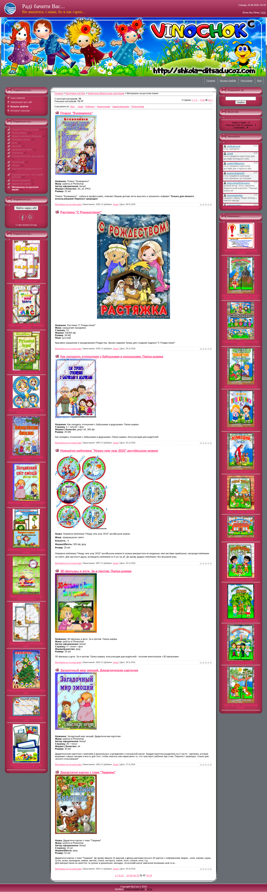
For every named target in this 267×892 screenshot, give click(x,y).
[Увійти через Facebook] (22, 217)
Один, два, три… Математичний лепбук (241, 706)
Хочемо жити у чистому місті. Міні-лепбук (240, 342)
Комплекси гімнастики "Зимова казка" (26, 458)
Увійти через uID (26, 208)
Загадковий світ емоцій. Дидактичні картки (26, 503)
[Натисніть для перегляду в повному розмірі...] (76, 174)
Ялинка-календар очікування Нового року (26, 691)
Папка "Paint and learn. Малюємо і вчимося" (26, 326)
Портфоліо (17, 153)
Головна (211, 80)
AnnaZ (116, 204)
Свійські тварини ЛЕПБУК (240, 511)
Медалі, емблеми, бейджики (26, 136)
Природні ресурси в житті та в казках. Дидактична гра (26, 765)
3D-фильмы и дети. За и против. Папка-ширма (95, 571)
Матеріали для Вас (75, 93)
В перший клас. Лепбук (241, 539)
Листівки (16, 146)
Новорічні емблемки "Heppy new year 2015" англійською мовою (109, 450)
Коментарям (103, 106)
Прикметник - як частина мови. (240, 386)
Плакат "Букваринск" (76, 113)
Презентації (18, 162)
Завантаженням (120, 106)
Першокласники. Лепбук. (241, 429)
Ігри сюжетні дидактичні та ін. (27, 168)
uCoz (149, 889)
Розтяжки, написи (21, 139)
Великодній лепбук (241, 471)
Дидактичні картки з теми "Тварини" (88, 772)
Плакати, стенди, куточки (25, 129)
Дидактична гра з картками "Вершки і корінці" (26, 550)
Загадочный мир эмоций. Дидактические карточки (99, 670)
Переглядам (137, 106)
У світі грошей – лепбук (240, 579)
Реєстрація (246, 80)
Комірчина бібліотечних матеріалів (106, 93)
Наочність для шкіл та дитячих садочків (241, 251)
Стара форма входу (26, 225)
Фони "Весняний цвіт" (26, 281)
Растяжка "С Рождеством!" (81, 212)
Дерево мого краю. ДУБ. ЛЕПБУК (240, 620)
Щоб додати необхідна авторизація (240, 207)
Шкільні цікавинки (21, 180)
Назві (80, 106)
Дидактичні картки (21, 183)
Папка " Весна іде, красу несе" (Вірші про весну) (26, 597)
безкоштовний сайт (134, 889)
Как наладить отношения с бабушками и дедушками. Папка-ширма (111, 356)
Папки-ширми (19, 133)
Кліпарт (16, 165)
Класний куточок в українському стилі (26, 718)
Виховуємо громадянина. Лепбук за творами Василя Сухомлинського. (241, 296)
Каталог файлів (228, 80)
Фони (14, 143)
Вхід (259, 80)
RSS (263, 12)
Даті (72, 106)
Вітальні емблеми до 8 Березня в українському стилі (26, 411)
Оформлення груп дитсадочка (28, 156)
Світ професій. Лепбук (241, 662)
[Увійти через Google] (30, 217)
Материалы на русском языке (68, 204)
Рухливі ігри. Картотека (26, 372)
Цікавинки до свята (22, 149)
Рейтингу (90, 106)
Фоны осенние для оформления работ (26, 644)
